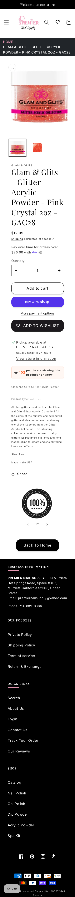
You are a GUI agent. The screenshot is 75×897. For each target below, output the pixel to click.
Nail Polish (17, 793)
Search (14, 698)
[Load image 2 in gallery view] (37, 147)
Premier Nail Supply (32, 891)
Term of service (21, 656)
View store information (36, 358)
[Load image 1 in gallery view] (17, 147)
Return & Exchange (25, 666)
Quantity (18, 261)
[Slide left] (27, 524)
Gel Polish (16, 804)
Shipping (17, 238)
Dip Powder (18, 814)
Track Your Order (23, 740)
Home (8, 42)
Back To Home (38, 545)
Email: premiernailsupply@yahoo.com (37, 598)
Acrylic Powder (21, 825)
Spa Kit (14, 835)
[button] (6, 22)
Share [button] (22, 474)
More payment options (37, 313)
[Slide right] (47, 524)
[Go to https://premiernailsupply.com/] (28, 22)
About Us (16, 708)
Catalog (14, 782)
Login (13, 719)
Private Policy (20, 634)
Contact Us (17, 730)
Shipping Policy (21, 645)
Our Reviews (19, 751)
